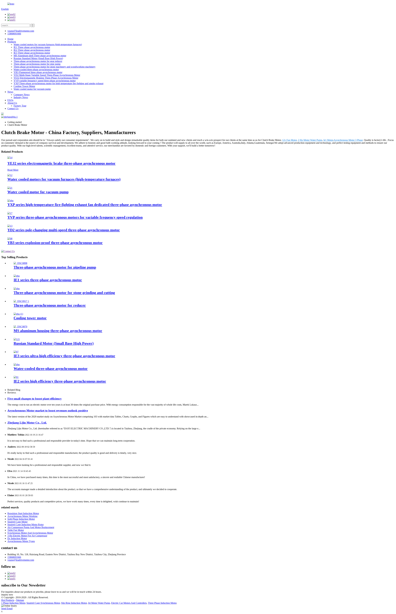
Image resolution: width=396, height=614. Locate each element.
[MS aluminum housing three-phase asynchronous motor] (20, 326)
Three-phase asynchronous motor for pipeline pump (55, 267)
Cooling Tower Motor (24, 86)
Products (11, 41)
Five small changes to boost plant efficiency (34, 398)
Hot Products (7, 600)
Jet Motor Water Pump (99, 603)
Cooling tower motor (30, 318)
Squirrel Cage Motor (17, 521)
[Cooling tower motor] (18, 314)
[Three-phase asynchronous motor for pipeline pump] (20, 263)
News (10, 91)
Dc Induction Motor (17, 538)
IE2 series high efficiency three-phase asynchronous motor (60, 381)
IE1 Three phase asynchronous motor (32, 47)
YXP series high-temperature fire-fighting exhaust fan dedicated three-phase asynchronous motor (84, 205)
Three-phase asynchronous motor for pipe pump (37, 64)
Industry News (21, 97)
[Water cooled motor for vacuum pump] (9, 188)
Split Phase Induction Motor (21, 519)
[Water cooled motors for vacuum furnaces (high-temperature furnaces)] (9, 175)
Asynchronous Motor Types (21, 541)
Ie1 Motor (328, 140)
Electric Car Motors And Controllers (129, 603)
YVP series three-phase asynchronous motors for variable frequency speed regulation (75, 217)
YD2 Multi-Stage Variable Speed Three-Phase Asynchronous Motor (47, 75)
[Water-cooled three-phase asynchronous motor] (17, 364)
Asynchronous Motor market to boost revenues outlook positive (47, 410)
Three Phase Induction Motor (162, 603)
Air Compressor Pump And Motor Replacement (30, 527)
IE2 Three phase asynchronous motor (32, 50)
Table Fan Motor (15, 530)
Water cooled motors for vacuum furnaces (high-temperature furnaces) (48, 44)
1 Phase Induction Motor (13, 603)
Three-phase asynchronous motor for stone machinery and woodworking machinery (54, 66)
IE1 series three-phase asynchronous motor (48, 280)
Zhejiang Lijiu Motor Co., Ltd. (27, 422)
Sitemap (20, 600)
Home (10, 39)
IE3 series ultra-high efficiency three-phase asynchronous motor (64, 356)
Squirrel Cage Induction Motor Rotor (25, 524)
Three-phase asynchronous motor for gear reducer (38, 61)
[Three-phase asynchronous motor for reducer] (21, 301)
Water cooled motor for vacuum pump (32, 89)
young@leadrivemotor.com (20, 560)
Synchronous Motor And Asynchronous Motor (30, 533)
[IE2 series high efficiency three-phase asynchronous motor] (16, 377)
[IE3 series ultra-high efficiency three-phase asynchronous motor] (16, 351)
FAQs (10, 100)
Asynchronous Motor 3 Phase (348, 140)
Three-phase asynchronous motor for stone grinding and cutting (64, 293)
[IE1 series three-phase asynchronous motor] (17, 276)
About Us (12, 103)
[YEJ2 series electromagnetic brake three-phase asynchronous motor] (9, 157)
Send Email (7, 608)
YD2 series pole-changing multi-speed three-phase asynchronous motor (63, 230)
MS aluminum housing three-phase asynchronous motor (58, 331)
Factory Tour (20, 105)
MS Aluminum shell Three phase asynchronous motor (40, 55)
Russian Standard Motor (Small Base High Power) (38, 58)
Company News (22, 94)
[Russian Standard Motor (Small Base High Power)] (17, 339)
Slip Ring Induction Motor (74, 603)
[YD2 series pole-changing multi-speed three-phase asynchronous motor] (9, 226)
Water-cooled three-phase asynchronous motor (36, 69)
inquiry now (7, 594)
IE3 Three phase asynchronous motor (32, 53)
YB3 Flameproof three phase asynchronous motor (38, 72)
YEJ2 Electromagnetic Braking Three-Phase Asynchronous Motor (46, 78)
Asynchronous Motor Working (22, 516)
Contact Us (12, 108)
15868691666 (14, 557)
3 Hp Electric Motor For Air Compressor (27, 535)
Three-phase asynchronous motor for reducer (50, 305)
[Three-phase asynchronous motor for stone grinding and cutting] (17, 288)
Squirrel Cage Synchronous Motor (43, 603)
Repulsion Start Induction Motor (23, 513)
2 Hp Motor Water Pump (310, 140)
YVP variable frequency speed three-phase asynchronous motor (45, 80)
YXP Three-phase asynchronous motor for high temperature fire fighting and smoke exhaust (58, 83)
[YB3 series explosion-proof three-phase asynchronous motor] (9, 238)
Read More (12, 170)
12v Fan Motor (289, 140)
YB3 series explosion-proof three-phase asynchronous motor (55, 243)
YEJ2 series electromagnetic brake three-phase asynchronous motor (61, 163)
